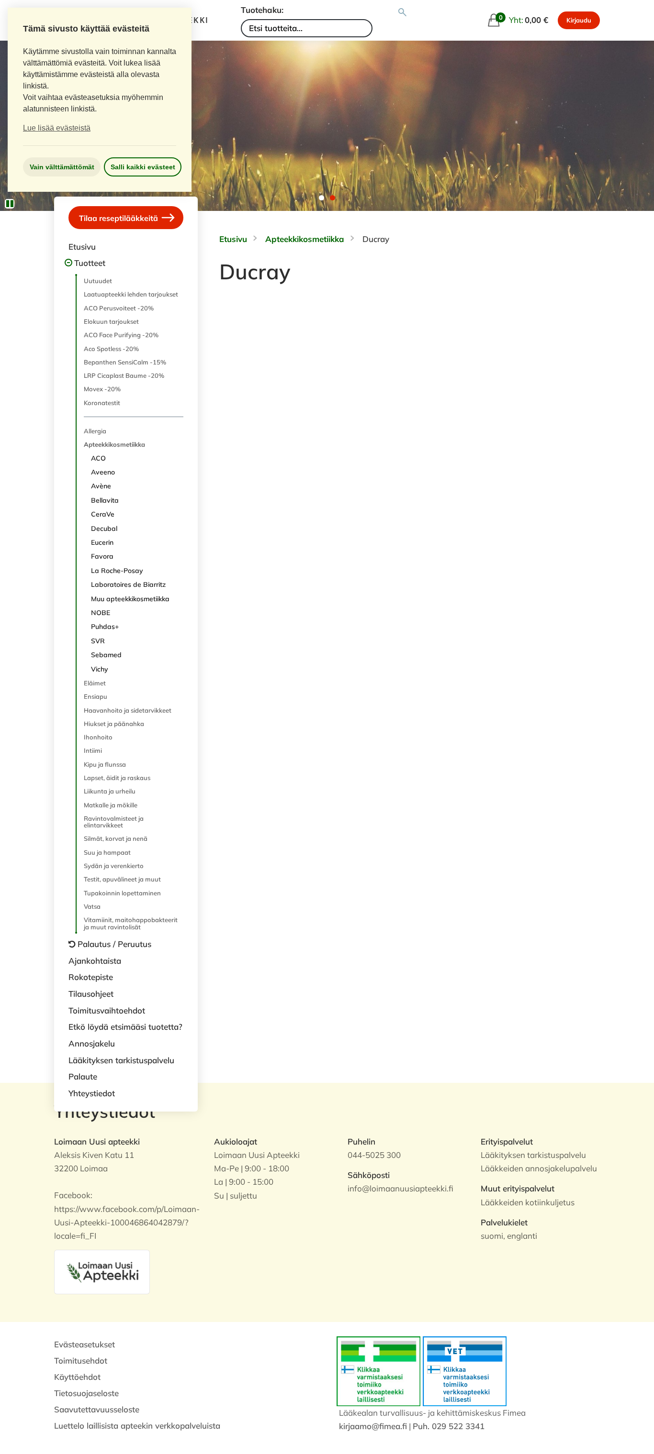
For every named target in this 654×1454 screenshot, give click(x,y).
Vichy (99, 669)
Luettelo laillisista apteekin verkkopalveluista (137, 1426)
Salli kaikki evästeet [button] (143, 167)
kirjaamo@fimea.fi (373, 1426)
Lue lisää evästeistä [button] (56, 128)
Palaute (82, 1076)
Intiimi (93, 750)
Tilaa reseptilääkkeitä (119, 217)
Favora (102, 556)
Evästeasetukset (84, 1344)
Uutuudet (98, 281)
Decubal (104, 528)
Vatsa (92, 906)
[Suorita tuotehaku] (402, 12)
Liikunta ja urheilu (109, 791)
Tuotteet (89, 263)
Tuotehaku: (262, 10)
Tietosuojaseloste (86, 1393)
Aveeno (103, 472)
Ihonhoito (98, 737)
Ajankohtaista (94, 961)
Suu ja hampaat (107, 852)
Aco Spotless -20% (111, 348)
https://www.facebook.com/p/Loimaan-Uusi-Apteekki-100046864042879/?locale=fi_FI (127, 1222)
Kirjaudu (578, 20)
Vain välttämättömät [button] (62, 167)
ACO (98, 458)
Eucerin (102, 542)
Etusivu (82, 247)
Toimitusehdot (80, 1360)
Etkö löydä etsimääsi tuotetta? (125, 1027)
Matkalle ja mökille (110, 805)
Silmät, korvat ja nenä (115, 838)
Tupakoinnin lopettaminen (122, 893)
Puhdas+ (105, 626)
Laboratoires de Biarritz (128, 584)
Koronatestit (102, 403)
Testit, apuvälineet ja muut (122, 879)
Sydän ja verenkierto (114, 866)
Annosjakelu (91, 1043)
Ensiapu (95, 696)
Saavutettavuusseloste (96, 1409)
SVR (98, 641)
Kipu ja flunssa (105, 764)
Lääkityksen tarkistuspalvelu (121, 1060)
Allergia (95, 431)
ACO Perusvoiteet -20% (119, 308)
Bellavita (105, 500)
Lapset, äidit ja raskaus (117, 778)
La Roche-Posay (117, 570)
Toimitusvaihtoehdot (106, 1010)
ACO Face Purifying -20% (121, 335)
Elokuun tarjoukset (111, 321)
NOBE (100, 612)
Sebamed (106, 654)
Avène (101, 486)
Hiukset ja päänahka (114, 723)
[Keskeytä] (9, 204)
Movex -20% (102, 389)
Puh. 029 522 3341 (449, 1426)
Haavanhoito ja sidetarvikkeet (127, 710)
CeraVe (102, 514)
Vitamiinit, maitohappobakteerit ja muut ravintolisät (131, 923)
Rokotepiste (90, 977)
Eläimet (95, 683)
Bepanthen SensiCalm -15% (125, 362)
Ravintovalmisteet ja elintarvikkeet (114, 822)
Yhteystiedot (91, 1093)
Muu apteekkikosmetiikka (130, 599)
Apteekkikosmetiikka (114, 444)
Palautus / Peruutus (114, 944)
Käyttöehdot (77, 1377)
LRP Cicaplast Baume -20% (124, 375)
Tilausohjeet (90, 994)
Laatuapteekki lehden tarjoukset (131, 294)
